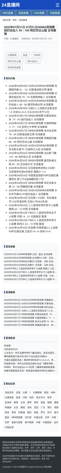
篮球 (25, 54)
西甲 (36, 402)
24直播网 (22, 466)
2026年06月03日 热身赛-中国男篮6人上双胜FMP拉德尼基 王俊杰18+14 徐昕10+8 (33, 229)
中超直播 (55, 13)
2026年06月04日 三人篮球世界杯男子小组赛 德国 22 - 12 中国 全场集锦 (33, 207)
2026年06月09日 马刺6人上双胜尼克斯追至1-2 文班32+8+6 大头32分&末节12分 (33, 110)
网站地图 (47, 466)
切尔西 (28, 417)
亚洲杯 (8, 402)
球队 (49, 407)
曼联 (56, 402)
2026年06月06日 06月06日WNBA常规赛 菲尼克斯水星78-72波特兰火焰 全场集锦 (33, 147)
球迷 (36, 412)
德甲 (29, 402)
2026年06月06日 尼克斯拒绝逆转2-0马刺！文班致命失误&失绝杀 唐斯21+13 (33, 169)
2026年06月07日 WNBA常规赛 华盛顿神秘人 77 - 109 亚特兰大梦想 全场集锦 (32, 125)
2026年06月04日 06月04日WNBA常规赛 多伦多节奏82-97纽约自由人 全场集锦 (33, 192)
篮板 (43, 402)
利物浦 (21, 412)
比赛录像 (9, 397)
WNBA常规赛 (14, 67)
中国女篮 (38, 417)
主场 (22, 402)
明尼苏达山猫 (14, 61)
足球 (18, 392)
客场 (14, 412)
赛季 (16, 402)
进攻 (29, 407)
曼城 (22, 407)
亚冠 (36, 407)
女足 (16, 407)
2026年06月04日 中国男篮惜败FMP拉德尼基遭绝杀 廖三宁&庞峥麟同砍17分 (33, 177)
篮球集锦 (23, 19)
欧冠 (46, 392)
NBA (53, 392)
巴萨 (7, 422)
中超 (54, 417)
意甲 (49, 397)
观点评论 (40, 397)
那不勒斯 (29, 422)
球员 (31, 397)
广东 (43, 407)
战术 (56, 422)
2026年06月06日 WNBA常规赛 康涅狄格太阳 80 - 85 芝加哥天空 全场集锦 (32, 162)
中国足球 (9, 427)
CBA (25, 397)
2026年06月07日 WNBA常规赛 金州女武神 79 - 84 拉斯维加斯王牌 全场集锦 (32, 132)
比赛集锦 (12, 54)
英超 (56, 407)
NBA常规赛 (17, 417)
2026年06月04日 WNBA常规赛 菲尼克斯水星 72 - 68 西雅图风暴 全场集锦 (32, 184)
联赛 (49, 402)
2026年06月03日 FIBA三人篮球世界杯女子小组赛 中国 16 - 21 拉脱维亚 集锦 (32, 214)
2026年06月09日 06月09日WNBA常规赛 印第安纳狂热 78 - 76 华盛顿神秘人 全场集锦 (33, 95)
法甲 (47, 417)
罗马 (43, 412)
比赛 (25, 392)
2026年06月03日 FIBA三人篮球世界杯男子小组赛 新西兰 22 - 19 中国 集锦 (32, 222)
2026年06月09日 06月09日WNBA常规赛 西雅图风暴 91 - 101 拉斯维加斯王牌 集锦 (33, 87)
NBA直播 (8, 13)
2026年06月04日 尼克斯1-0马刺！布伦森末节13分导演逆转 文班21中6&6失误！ (33, 199)
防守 (49, 412)
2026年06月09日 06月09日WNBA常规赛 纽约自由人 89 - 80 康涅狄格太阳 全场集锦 (33, 102)
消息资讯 (9, 392)
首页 (15, 19)
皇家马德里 (17, 422)
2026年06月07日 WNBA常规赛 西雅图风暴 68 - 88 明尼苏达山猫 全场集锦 (32, 140)
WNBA (37, 54)
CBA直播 (39, 13)
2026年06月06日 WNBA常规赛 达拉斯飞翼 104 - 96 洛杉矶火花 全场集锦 (32, 154)
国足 (7, 417)
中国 (38, 422)
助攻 (7, 412)
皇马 (56, 412)
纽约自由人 (32, 61)
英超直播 (23, 13)
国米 (29, 412)
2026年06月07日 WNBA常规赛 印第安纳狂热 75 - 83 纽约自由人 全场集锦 (32, 117)
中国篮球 (47, 422)
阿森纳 (8, 407)
